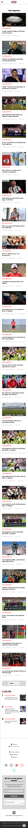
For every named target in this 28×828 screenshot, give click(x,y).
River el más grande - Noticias (15, 779)
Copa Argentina (6, 56)
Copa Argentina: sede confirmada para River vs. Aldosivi (14, 505)
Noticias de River (7, 223)
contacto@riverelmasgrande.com (14, 815)
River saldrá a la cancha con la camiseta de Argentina (11, 171)
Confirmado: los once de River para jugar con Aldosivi (12, 199)
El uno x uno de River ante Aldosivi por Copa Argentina (14, 143)
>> (17, 683)
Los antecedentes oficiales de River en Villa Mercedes (14, 672)
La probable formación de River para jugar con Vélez (11, 698)
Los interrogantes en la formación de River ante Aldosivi (13, 338)
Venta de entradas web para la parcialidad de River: (11, 421)
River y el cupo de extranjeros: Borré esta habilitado (13, 226)
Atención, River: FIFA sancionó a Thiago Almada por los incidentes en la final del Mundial (12, 711)
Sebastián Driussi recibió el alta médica (11, 722)
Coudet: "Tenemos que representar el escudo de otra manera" (13, 87)
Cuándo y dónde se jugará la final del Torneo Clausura (13, 32)
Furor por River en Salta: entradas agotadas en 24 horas (12, 366)
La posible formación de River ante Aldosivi (12, 282)
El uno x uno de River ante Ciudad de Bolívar (13, 616)
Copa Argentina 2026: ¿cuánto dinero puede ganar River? (13, 560)
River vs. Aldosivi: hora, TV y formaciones (11, 254)
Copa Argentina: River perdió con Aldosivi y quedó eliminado (12, 115)
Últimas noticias (14, 752)
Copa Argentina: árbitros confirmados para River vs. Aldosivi (13, 449)
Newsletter (15, 754)
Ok (24, 825)
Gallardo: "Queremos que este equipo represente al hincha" (13, 588)
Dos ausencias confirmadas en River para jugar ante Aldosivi (13, 393)
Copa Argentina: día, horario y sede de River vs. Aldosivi (13, 477)
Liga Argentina (6, 28)
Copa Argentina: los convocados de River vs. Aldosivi (13, 310)
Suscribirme (14, 796)
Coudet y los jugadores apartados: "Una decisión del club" (12, 60)
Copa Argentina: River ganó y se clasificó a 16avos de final (12, 644)
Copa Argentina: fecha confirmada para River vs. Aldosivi (12, 532)
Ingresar (14, 757)
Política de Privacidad (14, 746)
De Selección (6, 167)
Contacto (14, 744)
